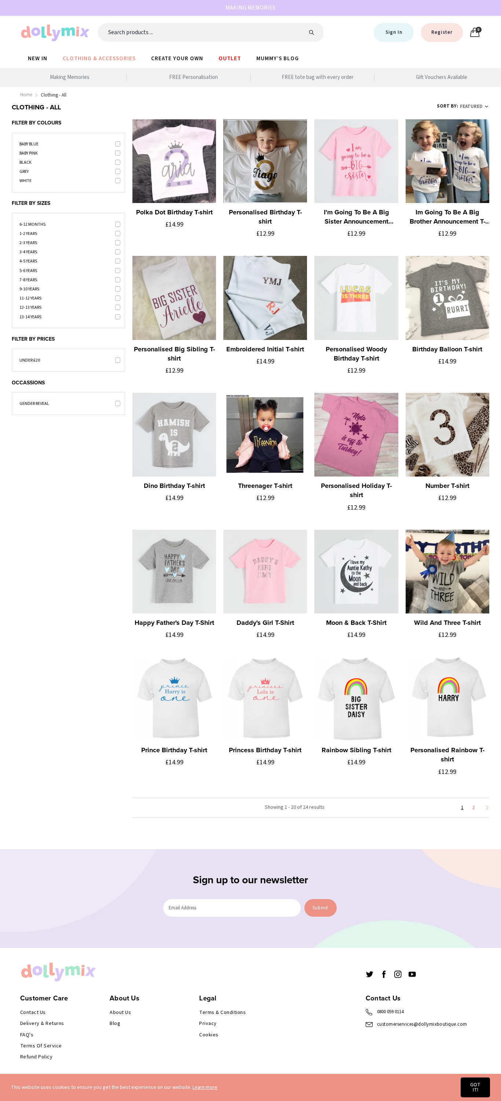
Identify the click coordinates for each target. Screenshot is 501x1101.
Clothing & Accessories (99, 58)
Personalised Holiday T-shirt (356, 490)
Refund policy (36, 1057)
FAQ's (26, 1035)
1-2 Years (28, 234)
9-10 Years (29, 289)
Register (441, 32)
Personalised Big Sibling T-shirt (174, 353)
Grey (24, 172)
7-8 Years (28, 280)
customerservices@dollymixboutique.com (422, 1024)
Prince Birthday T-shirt (174, 750)
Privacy (207, 1023)
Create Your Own (177, 58)
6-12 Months (32, 224)
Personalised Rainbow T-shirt (447, 754)
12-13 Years (30, 307)
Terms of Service (41, 1046)
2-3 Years (28, 243)
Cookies (208, 1035)
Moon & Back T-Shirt (356, 623)
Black (25, 162)
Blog (115, 1023)
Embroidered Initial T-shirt (265, 349)
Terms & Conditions (222, 1012)
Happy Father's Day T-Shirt (174, 623)
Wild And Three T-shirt (447, 623)
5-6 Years (28, 271)
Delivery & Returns (42, 1023)
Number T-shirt (447, 486)
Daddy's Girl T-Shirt (265, 623)
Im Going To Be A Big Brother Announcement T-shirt (447, 217)
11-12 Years (30, 298)
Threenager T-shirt (265, 486)
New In (37, 58)
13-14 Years (30, 317)
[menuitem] (37, 58)
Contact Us (33, 1012)
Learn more (205, 1087)
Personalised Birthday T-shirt (265, 216)
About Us (120, 1012)
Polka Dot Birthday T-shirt (174, 212)
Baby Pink (28, 153)
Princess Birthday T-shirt (265, 750)
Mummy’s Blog (277, 58)
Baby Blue (29, 144)
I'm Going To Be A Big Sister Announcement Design (356, 217)
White (25, 181)
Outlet (230, 58)
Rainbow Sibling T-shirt (356, 750)
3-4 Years (28, 252)
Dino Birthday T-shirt (174, 486)
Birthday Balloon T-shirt (447, 349)
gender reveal (34, 404)
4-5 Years (28, 261)
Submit (320, 908)
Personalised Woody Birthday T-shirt (356, 353)
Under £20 (29, 360)
